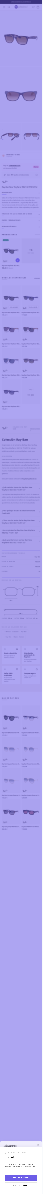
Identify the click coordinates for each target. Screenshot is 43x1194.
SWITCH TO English (20, 1178)
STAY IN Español (21, 1185)
